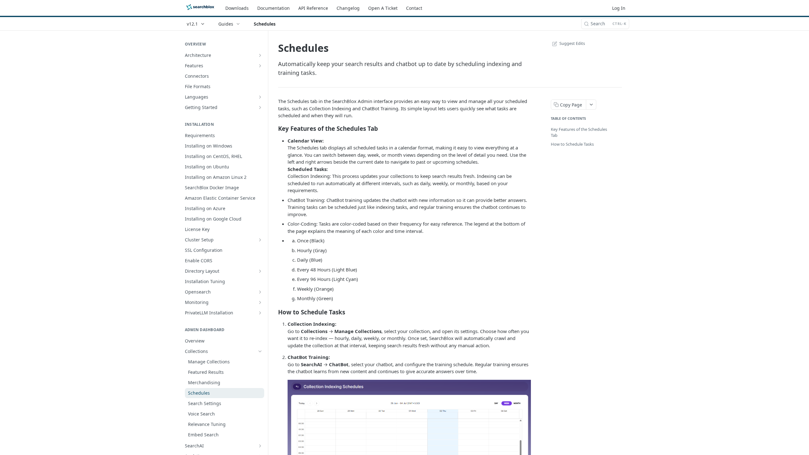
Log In (618, 8)
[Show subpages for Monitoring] (260, 302)
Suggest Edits (572, 43)
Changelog (348, 8)
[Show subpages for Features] (260, 65)
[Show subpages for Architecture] (260, 55)
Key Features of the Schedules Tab (579, 132)
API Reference (313, 8)
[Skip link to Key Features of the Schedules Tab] (274, 129)
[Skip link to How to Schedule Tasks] (274, 312)
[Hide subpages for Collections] (260, 351)
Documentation (273, 8)
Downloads (237, 8)
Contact (414, 8)
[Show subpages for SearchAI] (260, 445)
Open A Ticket (383, 8)
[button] (409, 438)
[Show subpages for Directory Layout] (260, 271)
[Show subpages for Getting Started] (260, 107)
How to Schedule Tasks (572, 144)
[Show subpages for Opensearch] (260, 291)
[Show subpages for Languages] (260, 97)
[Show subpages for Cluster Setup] (260, 239)
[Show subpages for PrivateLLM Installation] (260, 312)
